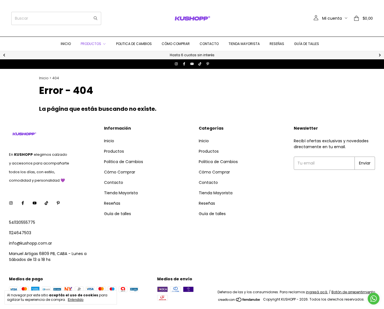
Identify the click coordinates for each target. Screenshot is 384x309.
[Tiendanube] (239, 300)
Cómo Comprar (176, 43)
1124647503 (20, 233)
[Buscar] (95, 18)
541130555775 (22, 222)
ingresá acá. (317, 292)
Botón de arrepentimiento (353, 292)
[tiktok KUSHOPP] (200, 64)
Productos (91, 43)
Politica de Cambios (134, 43)
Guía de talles (306, 43)
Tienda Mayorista (244, 43)
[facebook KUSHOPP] (184, 64)
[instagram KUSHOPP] (176, 64)
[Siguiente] (380, 55)
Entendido (75, 300)
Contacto (209, 43)
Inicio (66, 43)
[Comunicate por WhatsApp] (374, 299)
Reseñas (277, 43)
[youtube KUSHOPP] (192, 64)
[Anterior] (4, 55)
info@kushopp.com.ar (30, 243)
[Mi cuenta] (316, 18)
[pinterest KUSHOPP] (207, 64)
